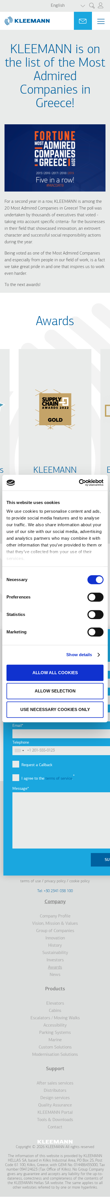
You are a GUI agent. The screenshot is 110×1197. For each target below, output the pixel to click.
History (55, 945)
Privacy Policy (55, 881)
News (55, 975)
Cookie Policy (79, 881)
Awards (55, 967)
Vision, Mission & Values (55, 923)
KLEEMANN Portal (55, 1112)
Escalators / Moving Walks (55, 1018)
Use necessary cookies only (55, 709)
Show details (79, 654)
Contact (55, 1127)
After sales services (55, 1083)
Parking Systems (55, 1032)
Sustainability (55, 953)
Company (55, 901)
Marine (55, 1040)
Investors (55, 960)
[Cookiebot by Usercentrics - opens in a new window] (79, 482)
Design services (55, 1098)
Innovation (55, 938)
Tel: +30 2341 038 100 (55, 891)
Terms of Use (30, 881)
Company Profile (55, 916)
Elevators (55, 1003)
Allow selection (55, 690)
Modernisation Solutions (55, 1054)
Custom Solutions (55, 1047)
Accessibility (55, 1025)
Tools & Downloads (55, 1120)
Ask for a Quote (83, 21)
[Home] (25, 18)
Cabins (55, 1011)
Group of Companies (55, 931)
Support (55, 1069)
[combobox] (19, 750)
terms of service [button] (58, 779)
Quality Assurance (55, 1105)
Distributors (55, 1090)
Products (55, 989)
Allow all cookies (55, 672)
